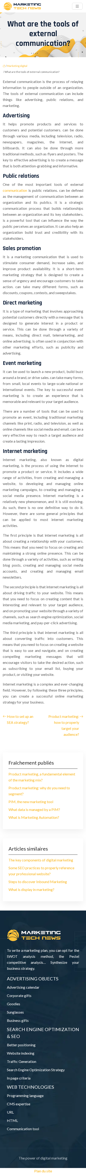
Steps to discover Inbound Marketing (37, 881)
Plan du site (43, 1171)
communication (15, 190)
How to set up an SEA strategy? (20, 719)
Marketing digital (17, 65)
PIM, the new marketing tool (30, 801)
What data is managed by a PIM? (34, 809)
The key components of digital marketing (40, 860)
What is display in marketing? (31, 889)
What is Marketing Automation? (33, 817)
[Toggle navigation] (77, 6)
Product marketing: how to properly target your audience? (63, 725)
